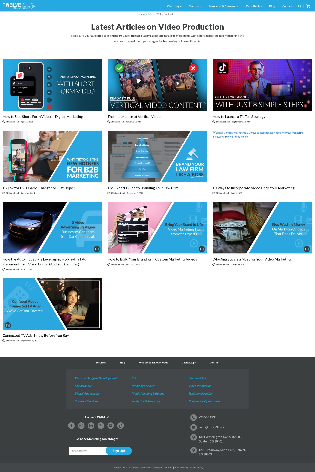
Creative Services (86, 401)
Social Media (83, 386)
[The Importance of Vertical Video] (157, 85)
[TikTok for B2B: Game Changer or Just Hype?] (52, 156)
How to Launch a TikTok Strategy (238, 116)
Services (194, 6)
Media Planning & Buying (148, 393)
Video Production (199, 386)
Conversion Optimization (204, 401)
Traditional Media (199, 393)
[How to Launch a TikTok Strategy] (262, 85)
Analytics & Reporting (146, 401)
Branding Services (143, 386)
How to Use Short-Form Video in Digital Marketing (42, 116)
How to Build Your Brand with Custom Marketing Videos (152, 259)
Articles (151, 14)
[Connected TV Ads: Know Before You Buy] (52, 304)
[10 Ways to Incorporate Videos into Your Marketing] (262, 156)
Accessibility (196, 467)
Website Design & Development (96, 378)
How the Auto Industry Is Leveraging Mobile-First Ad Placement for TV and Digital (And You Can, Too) (44, 261)
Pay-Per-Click (197, 378)
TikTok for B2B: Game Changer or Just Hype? (38, 188)
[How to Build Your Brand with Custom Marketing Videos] (157, 227)
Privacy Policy (181, 467)
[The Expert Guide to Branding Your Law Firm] (157, 156)
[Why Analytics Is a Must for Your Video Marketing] (262, 227)
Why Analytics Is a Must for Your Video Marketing (251, 259)
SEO (134, 378)
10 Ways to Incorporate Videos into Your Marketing (253, 188)
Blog (272, 6)
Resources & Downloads (223, 6)
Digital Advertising (87, 393)
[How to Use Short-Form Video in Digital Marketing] (52, 85)
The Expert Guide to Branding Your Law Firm (142, 188)
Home (143, 14)
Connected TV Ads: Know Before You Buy (35, 335)
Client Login (174, 6)
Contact (287, 6)
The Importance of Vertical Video (134, 116)
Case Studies (254, 6)
